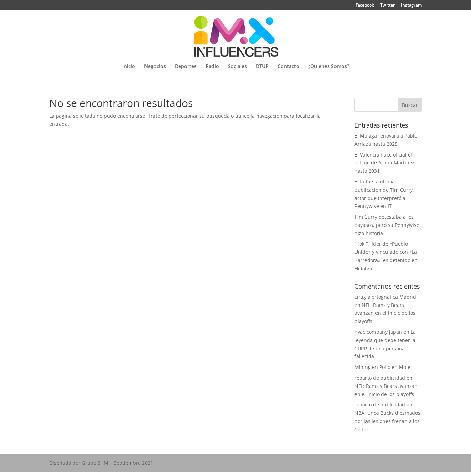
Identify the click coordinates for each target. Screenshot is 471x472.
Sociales (237, 66)
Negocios (155, 66)
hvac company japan (378, 332)
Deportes (186, 66)
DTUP (262, 66)
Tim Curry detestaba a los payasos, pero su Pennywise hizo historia (386, 225)
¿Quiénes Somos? (328, 66)
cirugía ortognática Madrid (385, 296)
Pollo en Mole (394, 367)
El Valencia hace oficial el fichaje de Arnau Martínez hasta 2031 (384, 162)
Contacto (288, 66)
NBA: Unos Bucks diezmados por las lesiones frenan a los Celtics (387, 421)
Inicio (128, 66)
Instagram (411, 5)
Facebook (364, 5)
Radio (212, 66)
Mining (362, 367)
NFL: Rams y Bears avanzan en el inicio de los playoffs (384, 313)
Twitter (387, 5)
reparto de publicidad (379, 377)
